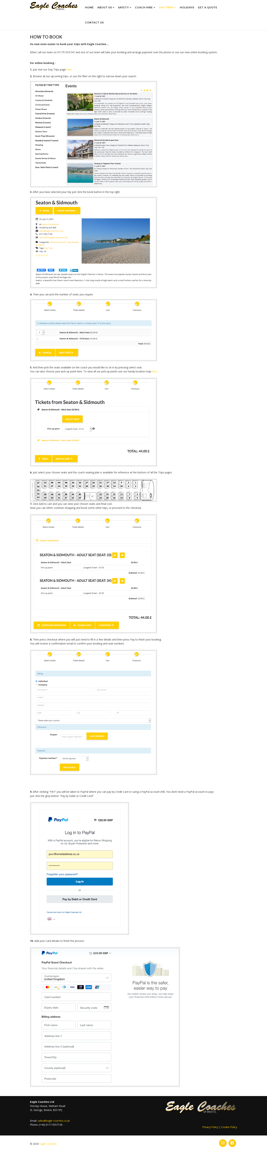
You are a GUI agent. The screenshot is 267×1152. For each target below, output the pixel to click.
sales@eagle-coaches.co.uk (54, 1120)
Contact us (94, 22)
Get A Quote (207, 7)
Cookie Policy (229, 1127)
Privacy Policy (210, 1127)
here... (69, 69)
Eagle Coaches (48, 1143)
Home (89, 7)
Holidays (187, 7)
